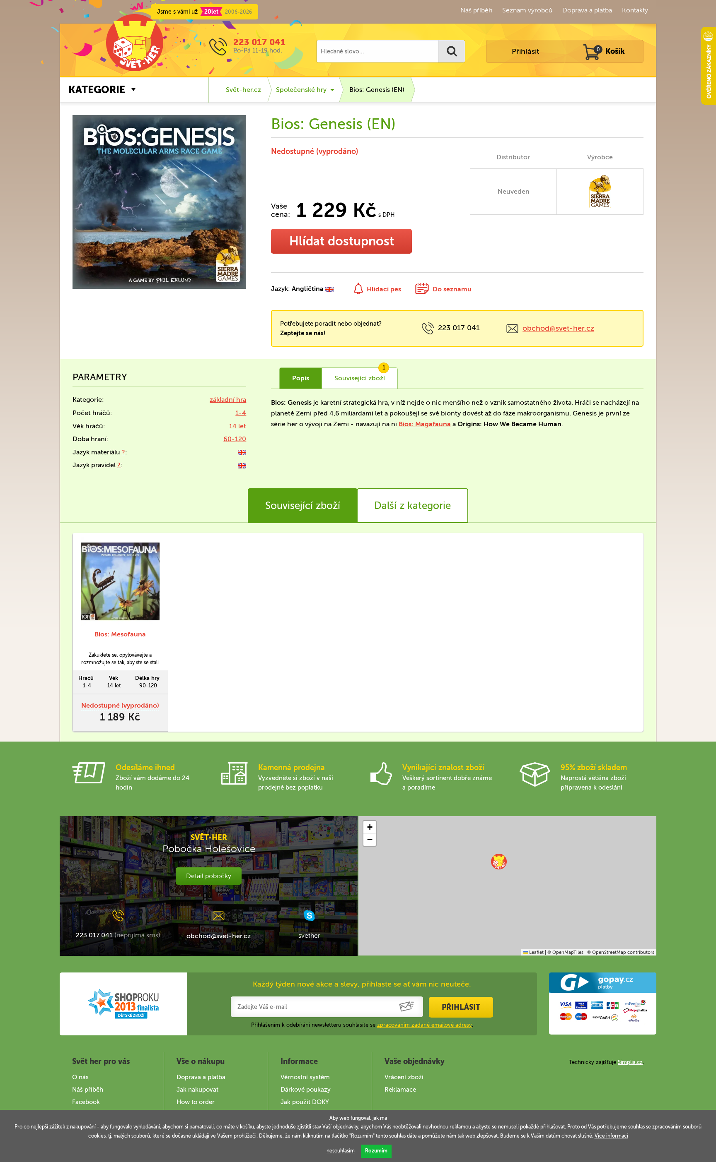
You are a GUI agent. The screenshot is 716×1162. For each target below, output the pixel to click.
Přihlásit (525, 51)
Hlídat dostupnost (341, 241)
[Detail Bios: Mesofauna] (120, 581)
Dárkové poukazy (306, 1089)
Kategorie (96, 90)
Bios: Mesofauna (120, 634)
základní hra (228, 399)
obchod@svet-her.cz (558, 328)
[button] (499, 861)
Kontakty (635, 10)
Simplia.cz (630, 1062)
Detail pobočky (208, 876)
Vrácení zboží (404, 1077)
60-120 (234, 439)
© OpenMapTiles (565, 952)
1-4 (240, 413)
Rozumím (376, 1151)
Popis (300, 378)
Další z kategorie (412, 505)
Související (359, 375)
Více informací (611, 1136)
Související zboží (302, 505)
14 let (237, 426)
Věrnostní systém (305, 1077)
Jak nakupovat (197, 1089)
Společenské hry (301, 90)
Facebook (86, 1102)
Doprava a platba (587, 10)
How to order (196, 1102)
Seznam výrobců (527, 10)
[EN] (242, 452)
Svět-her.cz (243, 90)
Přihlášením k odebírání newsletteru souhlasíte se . (362, 1025)
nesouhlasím (341, 1151)
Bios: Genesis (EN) (376, 90)
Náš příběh (476, 10)
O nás (80, 1077)
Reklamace (400, 1089)
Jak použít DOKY (305, 1102)
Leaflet (536, 952)
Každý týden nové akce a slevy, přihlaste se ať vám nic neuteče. (362, 984)
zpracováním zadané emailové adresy (424, 1025)
